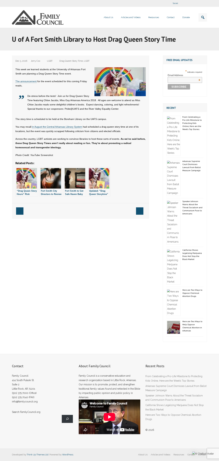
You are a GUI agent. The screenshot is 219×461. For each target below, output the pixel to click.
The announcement (26, 81)
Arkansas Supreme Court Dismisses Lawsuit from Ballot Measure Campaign (191, 166)
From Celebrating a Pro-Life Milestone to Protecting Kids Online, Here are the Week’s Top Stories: (192, 123)
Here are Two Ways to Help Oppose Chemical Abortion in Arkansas (192, 326)
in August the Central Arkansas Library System (57, 126)
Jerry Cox (35, 61)
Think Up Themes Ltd (37, 454)
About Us (142, 454)
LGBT (50, 61)
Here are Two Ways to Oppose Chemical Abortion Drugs (192, 293)
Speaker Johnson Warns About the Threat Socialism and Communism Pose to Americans (192, 207)
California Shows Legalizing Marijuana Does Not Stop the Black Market (192, 254)
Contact (191, 454)
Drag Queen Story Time (71, 61)
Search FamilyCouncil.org (26, 412)
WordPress (67, 454)
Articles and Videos (160, 454)
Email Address (184, 75)
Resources (178, 454)
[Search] (67, 419)
